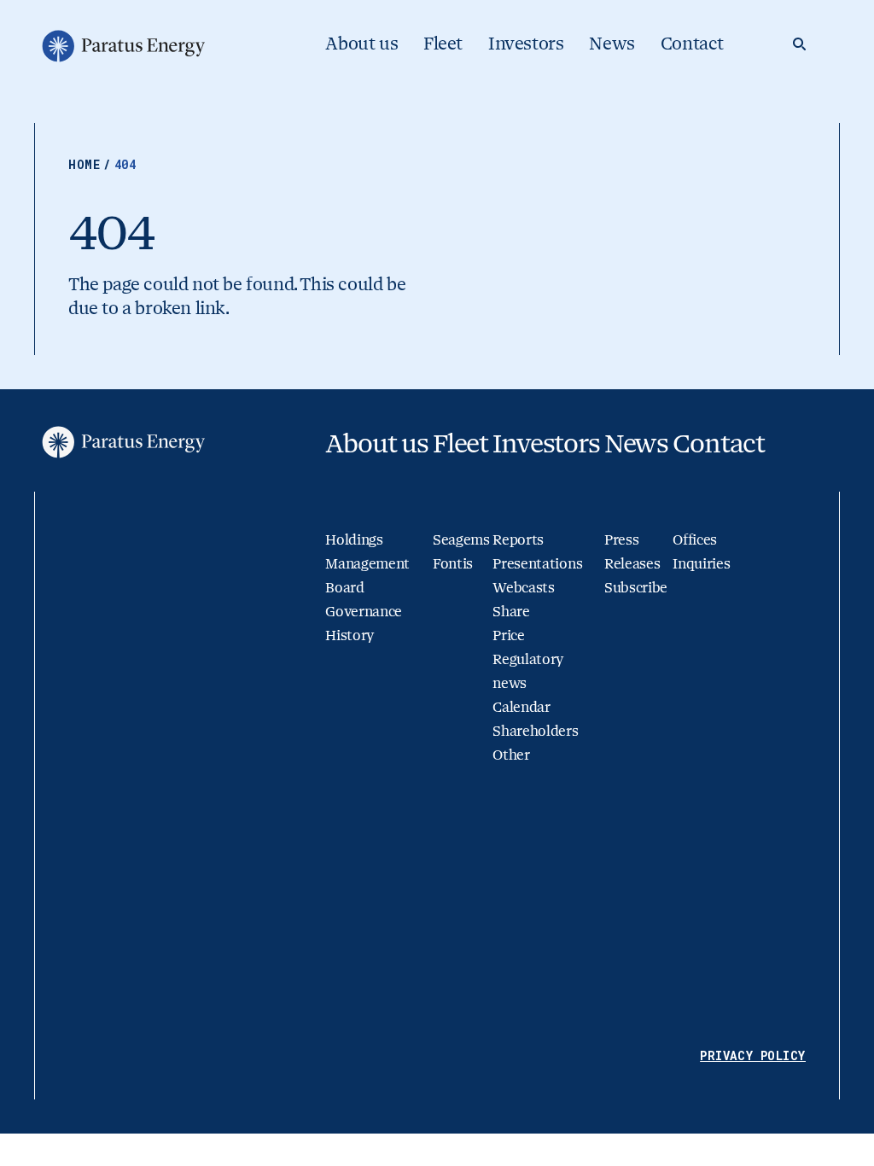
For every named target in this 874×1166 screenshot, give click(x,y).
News (611, 44)
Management (367, 564)
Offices (695, 540)
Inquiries (701, 564)
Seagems (461, 540)
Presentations (537, 564)
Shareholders (535, 731)
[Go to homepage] (122, 46)
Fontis (453, 564)
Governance (363, 611)
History (349, 635)
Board (344, 588)
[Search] (799, 44)
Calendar (521, 707)
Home (89, 164)
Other (510, 755)
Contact (692, 44)
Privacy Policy (753, 1055)
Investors (525, 44)
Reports (518, 540)
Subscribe (635, 588)
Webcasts (523, 588)
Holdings (353, 540)
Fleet (443, 44)
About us (361, 44)
